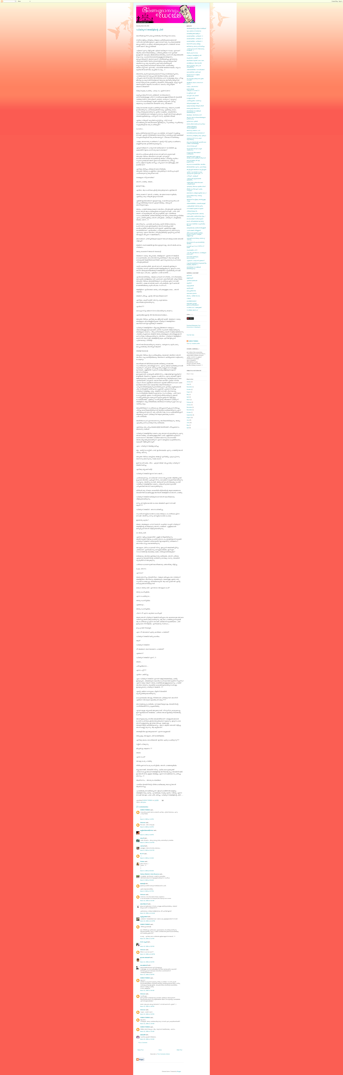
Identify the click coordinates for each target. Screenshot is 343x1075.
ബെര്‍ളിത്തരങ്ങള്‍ (191, 301)
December (189, 407)
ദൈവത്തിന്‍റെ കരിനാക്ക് (194, 72)
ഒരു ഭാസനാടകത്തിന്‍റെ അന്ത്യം (196, 164)
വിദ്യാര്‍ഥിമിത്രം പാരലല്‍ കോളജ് (196, 203)
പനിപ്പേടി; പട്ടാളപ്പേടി (192, 176)
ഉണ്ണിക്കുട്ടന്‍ (190, 278)
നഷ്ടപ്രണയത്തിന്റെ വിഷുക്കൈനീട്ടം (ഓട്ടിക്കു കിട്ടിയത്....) (196, 263)
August (188, 392)
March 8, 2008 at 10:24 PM (147, 842)
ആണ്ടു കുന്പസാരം (192, 53)
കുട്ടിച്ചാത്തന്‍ (143, 916)
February (189, 402)
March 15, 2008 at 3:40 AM (147, 990)
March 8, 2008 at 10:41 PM (147, 850)
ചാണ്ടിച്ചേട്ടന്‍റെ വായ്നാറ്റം (194, 100)
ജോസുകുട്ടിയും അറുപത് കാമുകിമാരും (194, 66)
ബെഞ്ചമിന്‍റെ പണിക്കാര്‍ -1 (194, 41)
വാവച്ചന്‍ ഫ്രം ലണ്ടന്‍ (192, 95)
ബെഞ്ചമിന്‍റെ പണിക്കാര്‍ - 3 (195, 36)
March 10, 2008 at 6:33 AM (147, 900)
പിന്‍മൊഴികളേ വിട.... (192, 211)
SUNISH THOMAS (145, 810)
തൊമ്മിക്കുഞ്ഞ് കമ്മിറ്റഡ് (193, 33)
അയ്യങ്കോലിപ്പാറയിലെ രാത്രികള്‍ (196, 28)
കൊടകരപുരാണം (192, 293)
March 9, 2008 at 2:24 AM (147, 858)
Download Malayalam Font (193, 325)
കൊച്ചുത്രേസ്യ (191, 290)
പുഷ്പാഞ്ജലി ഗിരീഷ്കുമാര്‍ (194, 230)
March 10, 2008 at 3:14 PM (147, 938)
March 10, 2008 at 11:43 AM (147, 913)
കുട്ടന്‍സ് (189, 283)
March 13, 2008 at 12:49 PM (147, 954)
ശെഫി (142, 838)
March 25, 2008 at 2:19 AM (147, 1039)
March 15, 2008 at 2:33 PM (147, 1014)
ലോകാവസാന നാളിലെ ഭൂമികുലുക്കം (193, 75)
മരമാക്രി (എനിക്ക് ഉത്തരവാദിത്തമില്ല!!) (193, 304)
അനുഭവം (143, 802)
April (188, 397)
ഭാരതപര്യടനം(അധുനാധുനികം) (196, 124)
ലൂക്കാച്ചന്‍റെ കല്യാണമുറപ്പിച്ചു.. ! (196, 216)
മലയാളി (142, 883)
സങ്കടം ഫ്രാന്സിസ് (192, 86)
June (188, 384)
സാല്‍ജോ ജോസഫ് (192, 310)
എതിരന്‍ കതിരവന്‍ (192, 280)
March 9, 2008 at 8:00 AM (147, 870)
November (189, 387)
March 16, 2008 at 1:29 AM (147, 1023)
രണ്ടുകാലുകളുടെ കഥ (193, 103)
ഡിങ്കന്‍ (189, 298)
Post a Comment (142, 1042)
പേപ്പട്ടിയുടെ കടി (191, 93)
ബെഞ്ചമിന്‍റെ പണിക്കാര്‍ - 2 (195, 38)
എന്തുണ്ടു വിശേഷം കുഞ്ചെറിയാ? (196, 186)
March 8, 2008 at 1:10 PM (147, 819)
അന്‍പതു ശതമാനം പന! (193, 130)
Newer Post (141, 1050)
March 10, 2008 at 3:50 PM (147, 946)
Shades (142, 861)
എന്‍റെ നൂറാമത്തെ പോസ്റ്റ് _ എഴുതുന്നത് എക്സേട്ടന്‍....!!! (195, 172)
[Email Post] (162, 800)
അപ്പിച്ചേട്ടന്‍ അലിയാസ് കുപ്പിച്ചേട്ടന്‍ (196, 169)
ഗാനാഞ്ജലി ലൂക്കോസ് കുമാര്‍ (195, 208)
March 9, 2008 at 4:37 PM (147, 891)
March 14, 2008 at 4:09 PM (147, 974)
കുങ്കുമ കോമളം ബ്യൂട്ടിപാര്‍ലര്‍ (195, 105)
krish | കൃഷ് (143, 942)
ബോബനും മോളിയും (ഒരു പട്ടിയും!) (196, 135)
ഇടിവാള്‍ (189, 275)
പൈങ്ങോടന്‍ (144, 965)
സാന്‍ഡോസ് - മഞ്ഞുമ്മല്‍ (194, 307)
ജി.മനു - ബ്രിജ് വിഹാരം (193, 296)
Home (160, 1050)
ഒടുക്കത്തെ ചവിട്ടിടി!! (192, 58)
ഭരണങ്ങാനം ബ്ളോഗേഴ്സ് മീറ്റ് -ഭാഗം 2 (196, 193)
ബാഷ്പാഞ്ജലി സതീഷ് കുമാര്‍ (195, 218)
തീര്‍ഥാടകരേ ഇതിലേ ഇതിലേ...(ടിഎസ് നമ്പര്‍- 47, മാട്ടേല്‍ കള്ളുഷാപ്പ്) (195, 234)
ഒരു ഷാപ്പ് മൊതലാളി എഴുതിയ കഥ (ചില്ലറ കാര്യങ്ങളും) (196, 142)
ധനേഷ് (142, 846)
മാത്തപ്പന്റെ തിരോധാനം (193, 108)
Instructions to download (193, 327)
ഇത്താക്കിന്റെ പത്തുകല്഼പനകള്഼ (193, 89)
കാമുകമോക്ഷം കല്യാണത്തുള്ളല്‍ (196, 227)
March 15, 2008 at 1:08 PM (147, 1006)
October (189, 389)
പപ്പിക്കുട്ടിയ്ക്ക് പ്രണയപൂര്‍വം (195, 206)
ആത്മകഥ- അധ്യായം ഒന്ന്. (194, 115)
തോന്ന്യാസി (144, 904)
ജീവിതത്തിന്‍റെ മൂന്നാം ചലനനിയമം (196, 167)
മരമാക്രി (142, 1034)
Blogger (179, 1071)
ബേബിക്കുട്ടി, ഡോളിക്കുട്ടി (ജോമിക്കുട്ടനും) (194, 111)
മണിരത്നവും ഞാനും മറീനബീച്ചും (196, 46)
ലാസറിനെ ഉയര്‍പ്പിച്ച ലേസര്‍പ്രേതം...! (192, 257)
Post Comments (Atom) (163, 1054)
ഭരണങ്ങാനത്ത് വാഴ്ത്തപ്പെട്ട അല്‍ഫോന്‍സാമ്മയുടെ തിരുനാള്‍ (196, 157)
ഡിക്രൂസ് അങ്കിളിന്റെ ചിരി (194, 55)
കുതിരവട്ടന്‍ (190, 288)
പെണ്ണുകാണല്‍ (191, 98)
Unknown (142, 822)
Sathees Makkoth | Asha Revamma (149, 874)
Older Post (179, 1050)
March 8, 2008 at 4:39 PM (147, 834)
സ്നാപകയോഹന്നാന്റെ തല (194, 31)
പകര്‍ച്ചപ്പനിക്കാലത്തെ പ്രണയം (195, 213)
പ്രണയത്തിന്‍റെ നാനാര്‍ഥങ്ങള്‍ (195, 69)
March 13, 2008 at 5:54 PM (147, 962)
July (188, 420)
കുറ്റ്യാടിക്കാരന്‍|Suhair (146, 830)
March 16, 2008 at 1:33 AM (147, 1031)
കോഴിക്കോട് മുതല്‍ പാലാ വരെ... (196, 60)
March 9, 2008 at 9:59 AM (147, 880)
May (188, 394)
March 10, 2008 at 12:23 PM (147, 921)
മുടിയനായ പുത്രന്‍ (192, 121)
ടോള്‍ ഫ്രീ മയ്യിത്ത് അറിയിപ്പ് (195, 221)
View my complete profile (193, 343)
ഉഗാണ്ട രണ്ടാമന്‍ (145, 957)
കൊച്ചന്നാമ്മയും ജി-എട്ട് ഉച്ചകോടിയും (193, 161)
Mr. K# (142, 853)
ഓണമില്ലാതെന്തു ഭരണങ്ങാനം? (196, 133)
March (188, 399)
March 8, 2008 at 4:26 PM (147, 827)
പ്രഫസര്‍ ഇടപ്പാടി (192, 146)
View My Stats (190, 335)
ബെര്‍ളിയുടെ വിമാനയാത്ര (194, 63)
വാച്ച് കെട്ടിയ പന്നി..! (192, 250)
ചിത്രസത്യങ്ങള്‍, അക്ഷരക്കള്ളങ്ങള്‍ (192, 127)
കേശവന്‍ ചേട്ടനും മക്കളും (194, 43)
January (189, 381)
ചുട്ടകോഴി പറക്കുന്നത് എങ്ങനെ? (196, 260)
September (189, 415)
